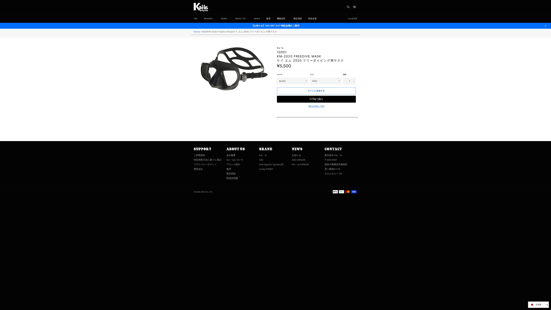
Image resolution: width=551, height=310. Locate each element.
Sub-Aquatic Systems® (271, 164)
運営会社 (198, 169)
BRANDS (208, 18)
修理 (268, 18)
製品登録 (298, 18)
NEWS (257, 18)
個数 (344, 74)
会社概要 (231, 155)
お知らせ (296, 155)
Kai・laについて (234, 159)
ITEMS (224, 18)
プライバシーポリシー (205, 164)
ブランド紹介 (233, 164)
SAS (261, 159)
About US (240, 18)
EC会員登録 (352, 19)
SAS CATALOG (298, 159)
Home (197, 31)
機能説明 (281, 18)
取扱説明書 (232, 178)
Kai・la (263, 155)
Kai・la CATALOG (300, 164)
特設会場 (312, 18)
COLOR (279, 74)
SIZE (312, 74)
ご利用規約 (199, 155)
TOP (196, 18)
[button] (538, 305)
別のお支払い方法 (316, 106)
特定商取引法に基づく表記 (207, 159)
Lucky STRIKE (266, 169)
